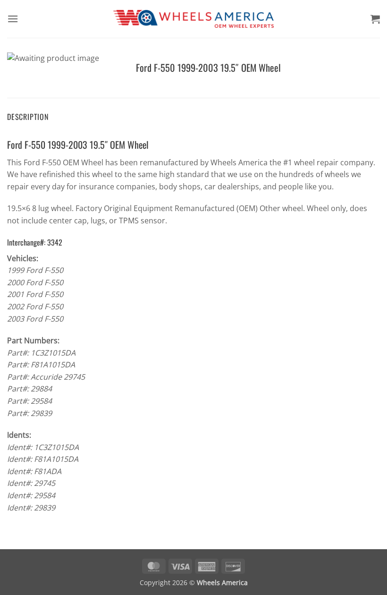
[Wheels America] (193, 19)
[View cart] (375, 18)
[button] (12, 18)
